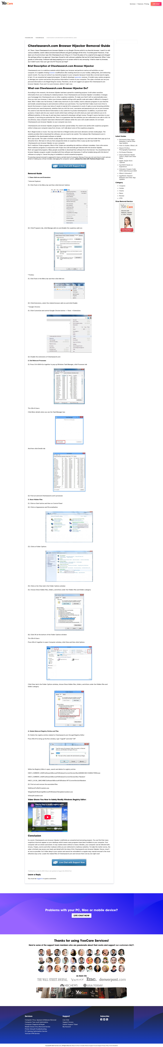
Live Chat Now (82, 915)
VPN (120, 198)
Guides (121, 188)
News (121, 193)
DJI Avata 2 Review (125, 152)
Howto (121, 191)
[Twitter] (104, 1019)
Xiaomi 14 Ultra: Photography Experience (127, 149)
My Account (67, 1027)
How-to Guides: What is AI (128, 145)
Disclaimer (115, 1045)
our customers (122, 945)
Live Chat (156, 4)
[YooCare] (7, 4)
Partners (87, 1045)
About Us (74, 1045)
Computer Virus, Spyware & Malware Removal (40, 1020)
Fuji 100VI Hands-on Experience (126, 166)
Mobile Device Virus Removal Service (37, 1027)
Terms (110, 1045)
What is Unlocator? (125, 173)
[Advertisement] (81, 21)
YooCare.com (29, 37)
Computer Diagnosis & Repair (35, 1024)
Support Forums (68, 1022)
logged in (40, 878)
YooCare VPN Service (32, 1033)
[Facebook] (101, 1019)
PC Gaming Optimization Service (36, 1031)
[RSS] (107, 1019)
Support (100, 1045)
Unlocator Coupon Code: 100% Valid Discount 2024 (128, 170)
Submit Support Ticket (70, 1024)
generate (78, 77)
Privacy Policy (105, 1045)
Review (121, 196)
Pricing (146, 4)
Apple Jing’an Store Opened (125, 161)
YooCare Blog (40, 37)
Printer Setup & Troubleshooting (36, 1029)
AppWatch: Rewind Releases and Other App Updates (127, 177)
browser (52, 73)
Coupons (122, 186)
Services (133, 4)
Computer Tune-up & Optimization (36, 1022)
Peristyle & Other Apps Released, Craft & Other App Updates (127, 141)
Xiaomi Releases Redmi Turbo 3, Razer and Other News (127, 156)
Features (140, 4)
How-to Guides (81, 1045)
